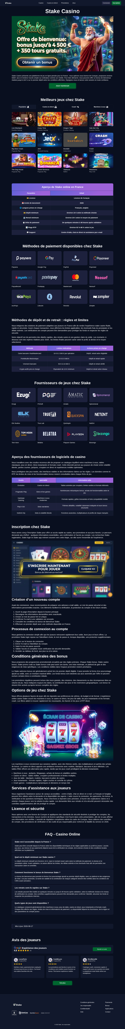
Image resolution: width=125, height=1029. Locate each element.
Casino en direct (48, 107)
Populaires (22, 107)
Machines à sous (100, 107)
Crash (74, 107)
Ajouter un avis (102, 949)
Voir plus (62, 983)
